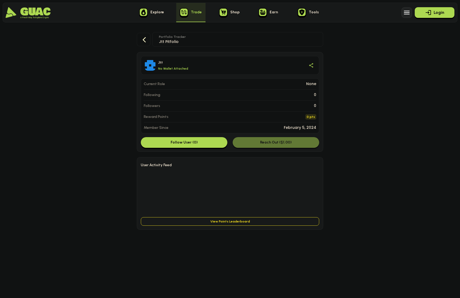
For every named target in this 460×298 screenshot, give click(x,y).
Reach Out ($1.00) (276, 142)
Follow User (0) (184, 142)
